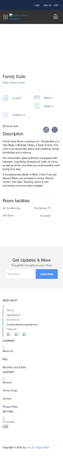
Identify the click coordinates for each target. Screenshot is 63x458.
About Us (8, 351)
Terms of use (10, 390)
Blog (5, 359)
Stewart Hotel (17, 82)
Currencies (9, 421)
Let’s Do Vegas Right (37, 447)
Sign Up (47, 5)
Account (7, 382)
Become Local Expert (14, 367)
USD (56, 5)
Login (37, 5)
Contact (7, 398)
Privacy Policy (10, 406)
